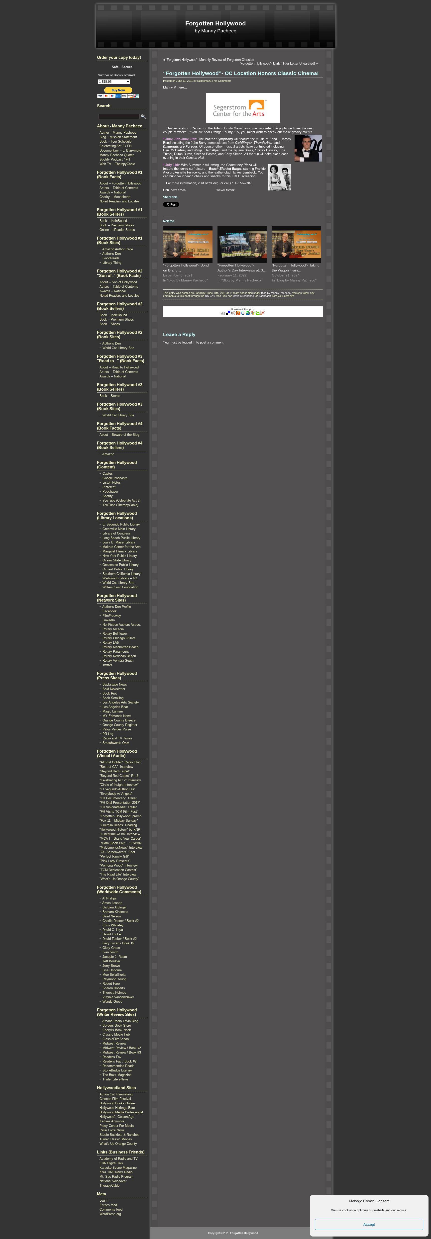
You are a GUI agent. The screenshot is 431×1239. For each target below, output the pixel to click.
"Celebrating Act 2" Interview (120, 780)
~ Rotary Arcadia (112, 629)
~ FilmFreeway (110, 616)
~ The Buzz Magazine (115, 1075)
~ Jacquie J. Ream (113, 957)
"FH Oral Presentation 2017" (120, 802)
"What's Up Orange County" (119, 879)
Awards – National (113, 192)
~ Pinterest (107, 487)
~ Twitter (106, 665)
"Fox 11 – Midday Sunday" (119, 820)
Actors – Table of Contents (119, 188)
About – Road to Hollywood (119, 367)
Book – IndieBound (113, 221)
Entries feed (108, 1205)
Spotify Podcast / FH (115, 159)
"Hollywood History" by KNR (120, 829)
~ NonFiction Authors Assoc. (120, 624)
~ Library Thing (110, 263)
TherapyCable (109, 1185)
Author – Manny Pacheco (118, 132)
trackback (265, 295)
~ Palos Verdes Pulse (115, 729)
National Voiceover (113, 1181)
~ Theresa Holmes (113, 992)
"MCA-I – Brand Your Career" (120, 838)
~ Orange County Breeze (117, 720)
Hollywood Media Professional (121, 1112)
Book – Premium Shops (117, 319)
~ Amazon (107, 454)
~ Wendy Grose (111, 1001)
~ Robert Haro (110, 983)
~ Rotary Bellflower (113, 633)
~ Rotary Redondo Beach (118, 656)
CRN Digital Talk (111, 1163)
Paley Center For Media (117, 1126)
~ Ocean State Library (115, 560)
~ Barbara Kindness (114, 912)
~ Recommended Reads (117, 1066)
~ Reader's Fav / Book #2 (118, 1061)
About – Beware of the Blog (119, 435)
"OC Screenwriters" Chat (117, 852)
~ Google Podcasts (113, 478)
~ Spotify (106, 496)
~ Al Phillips (108, 898)
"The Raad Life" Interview (118, 874)
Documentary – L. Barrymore (120, 150)
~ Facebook (108, 611)
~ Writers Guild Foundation (119, 587)
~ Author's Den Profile (115, 607)
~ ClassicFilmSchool (114, 1039)
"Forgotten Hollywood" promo (120, 816)
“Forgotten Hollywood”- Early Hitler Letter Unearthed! (277, 63)
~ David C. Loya (111, 930)
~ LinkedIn (107, 620)
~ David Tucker (111, 934)
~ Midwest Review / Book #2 (120, 1048)
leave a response (243, 295)
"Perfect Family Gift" (114, 856)
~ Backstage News (113, 684)
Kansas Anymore (112, 1121)
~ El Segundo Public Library (120, 524)
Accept (369, 1224)
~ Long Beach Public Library (120, 538)
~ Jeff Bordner (110, 961)
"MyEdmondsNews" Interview (121, 847)
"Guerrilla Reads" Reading (118, 825)
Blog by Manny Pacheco (276, 292)
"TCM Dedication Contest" (118, 870)
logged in (188, 342)
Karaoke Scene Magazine (118, 1167)
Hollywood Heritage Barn (117, 1108)
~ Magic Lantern (111, 711)
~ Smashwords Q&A (114, 743)
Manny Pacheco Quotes (117, 155)
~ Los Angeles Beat (114, 707)
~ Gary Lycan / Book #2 (117, 943)
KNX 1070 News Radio (116, 1172)
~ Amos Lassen (111, 903)
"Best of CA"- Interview (116, 767)
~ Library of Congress (115, 533)
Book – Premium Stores (117, 225)
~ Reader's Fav (110, 1057)
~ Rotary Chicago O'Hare (117, 638)
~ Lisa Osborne (111, 970)
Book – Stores (110, 396)
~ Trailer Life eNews (114, 1079)
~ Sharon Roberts (112, 988)
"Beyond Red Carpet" (115, 771)
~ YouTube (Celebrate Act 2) (120, 500)
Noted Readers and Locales (119, 201)
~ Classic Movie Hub (115, 1034)
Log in (104, 1200)
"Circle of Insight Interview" (119, 785)
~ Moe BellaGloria (112, 974)
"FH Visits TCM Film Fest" (119, 811)
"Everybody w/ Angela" (116, 794)
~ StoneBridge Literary (116, 1070)
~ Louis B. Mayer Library (117, 542)
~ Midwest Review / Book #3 (120, 1052)
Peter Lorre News (112, 1130)
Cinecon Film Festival (115, 1099)
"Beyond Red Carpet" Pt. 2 (119, 776)
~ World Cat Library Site (117, 348)
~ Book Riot (108, 693)
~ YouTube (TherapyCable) (119, 505)
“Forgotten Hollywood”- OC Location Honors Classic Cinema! (241, 73)
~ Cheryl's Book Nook (115, 1030)
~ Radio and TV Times (116, 738)
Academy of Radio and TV (119, 1158)
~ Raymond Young (113, 979)
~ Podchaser (109, 491)
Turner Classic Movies (116, 1139)
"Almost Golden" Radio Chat (120, 762)
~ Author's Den (110, 254)
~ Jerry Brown (110, 966)
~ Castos (106, 473)
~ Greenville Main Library (118, 529)
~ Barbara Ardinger (113, 907)
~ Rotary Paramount (114, 651)
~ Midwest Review (113, 1043)
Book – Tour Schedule (115, 141)
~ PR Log (106, 734)
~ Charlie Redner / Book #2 (119, 921)
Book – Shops (110, 324)
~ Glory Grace (110, 948)
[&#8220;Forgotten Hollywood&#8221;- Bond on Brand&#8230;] (188, 244)
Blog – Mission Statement (118, 137)
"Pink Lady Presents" (115, 861)
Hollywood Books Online (117, 1103)
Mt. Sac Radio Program (116, 1176)
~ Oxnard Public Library (117, 569)
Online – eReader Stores (117, 230)
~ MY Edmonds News (115, 716)
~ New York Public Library (118, 556)
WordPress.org (110, 1214)
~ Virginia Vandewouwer (117, 997)
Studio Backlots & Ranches (119, 1135)
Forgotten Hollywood (215, 23)
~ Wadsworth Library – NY (118, 578)
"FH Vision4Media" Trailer (118, 807)
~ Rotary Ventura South (116, 660)
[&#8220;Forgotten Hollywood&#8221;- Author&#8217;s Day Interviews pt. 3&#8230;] (242, 244)
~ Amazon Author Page (116, 249)
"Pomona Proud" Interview (118, 865)
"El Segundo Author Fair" (117, 789)
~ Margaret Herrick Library (118, 551)
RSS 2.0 (210, 295)
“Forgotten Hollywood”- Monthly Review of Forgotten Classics (210, 60)
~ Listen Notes (110, 482)
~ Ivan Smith (109, 952)
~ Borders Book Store (115, 1025)
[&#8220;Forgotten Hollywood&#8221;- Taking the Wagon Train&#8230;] (296, 244)
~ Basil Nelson (110, 916)
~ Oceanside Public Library (119, 565)
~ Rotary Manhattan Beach (119, 647)
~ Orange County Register (118, 725)
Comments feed (111, 1209)
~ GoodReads (109, 258)
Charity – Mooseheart (115, 197)
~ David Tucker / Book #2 (118, 939)
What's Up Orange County (118, 1144)
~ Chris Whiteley (111, 925)
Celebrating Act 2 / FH (115, 146)
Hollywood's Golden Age (117, 1117)
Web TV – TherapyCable (117, 164)
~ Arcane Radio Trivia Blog (119, 1021)
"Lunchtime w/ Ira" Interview (120, 834)
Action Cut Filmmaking (116, 1094)
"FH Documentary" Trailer (118, 798)
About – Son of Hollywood (118, 282)
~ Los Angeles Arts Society (119, 702)
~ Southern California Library (120, 574)
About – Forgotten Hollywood (120, 183)
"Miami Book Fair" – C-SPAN (120, 843)
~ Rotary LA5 (109, 642)
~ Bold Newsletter (112, 689)
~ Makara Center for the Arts (120, 547)
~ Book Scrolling (111, 698)
